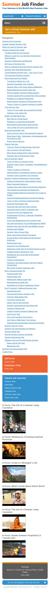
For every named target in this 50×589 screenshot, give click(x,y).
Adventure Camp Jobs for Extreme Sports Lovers (26, 249)
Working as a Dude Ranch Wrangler (21, 122)
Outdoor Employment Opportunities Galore (24, 181)
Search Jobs (8, 16)
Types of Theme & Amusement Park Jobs (23, 147)
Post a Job (9, 369)
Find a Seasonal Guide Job (15, 271)
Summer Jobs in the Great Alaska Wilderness (24, 87)
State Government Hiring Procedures (21, 235)
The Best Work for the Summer (17, 53)
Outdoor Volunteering (15, 260)
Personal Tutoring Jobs (16, 300)
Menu (7, 23)
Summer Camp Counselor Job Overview (22, 175)
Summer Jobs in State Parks (18, 232)
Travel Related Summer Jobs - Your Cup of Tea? (24, 72)
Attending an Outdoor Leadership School (23, 285)
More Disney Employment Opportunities (23, 153)
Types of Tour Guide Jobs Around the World (24, 110)
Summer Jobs (10, 381)
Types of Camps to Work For (18, 170)
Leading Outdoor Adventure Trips (20, 252)
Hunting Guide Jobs (14, 274)
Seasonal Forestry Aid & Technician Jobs (22, 209)
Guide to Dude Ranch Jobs (15, 116)
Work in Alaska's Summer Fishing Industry (23, 93)
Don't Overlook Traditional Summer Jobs (21, 288)
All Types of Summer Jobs (15, 64)
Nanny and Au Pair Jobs (16, 343)
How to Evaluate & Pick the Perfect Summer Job (24, 67)
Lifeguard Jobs (10, 391)
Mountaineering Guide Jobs (17, 282)
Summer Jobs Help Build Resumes (18, 70)
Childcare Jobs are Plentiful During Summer (21, 340)
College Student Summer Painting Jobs (22, 311)
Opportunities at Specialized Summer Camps (24, 172)
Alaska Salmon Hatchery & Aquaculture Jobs (24, 101)
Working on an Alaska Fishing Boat (20, 98)
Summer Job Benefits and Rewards (18, 61)
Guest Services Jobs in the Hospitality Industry (25, 133)
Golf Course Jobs (13, 314)
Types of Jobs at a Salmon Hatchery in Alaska (24, 104)
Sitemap (24, 567)
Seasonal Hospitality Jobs (15, 130)
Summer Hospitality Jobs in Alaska (20, 84)
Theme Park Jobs (11, 144)
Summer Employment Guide (13, 50)
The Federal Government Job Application (23, 190)
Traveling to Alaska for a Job (18, 81)
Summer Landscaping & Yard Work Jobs (22, 305)
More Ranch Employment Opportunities (22, 124)
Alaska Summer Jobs (13, 388)
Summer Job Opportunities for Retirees (20, 329)
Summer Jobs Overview (11, 41)
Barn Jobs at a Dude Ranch (17, 119)
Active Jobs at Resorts (15, 141)
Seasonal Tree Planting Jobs (18, 246)
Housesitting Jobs (14, 291)
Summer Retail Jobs (12, 331)
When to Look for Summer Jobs (14, 47)
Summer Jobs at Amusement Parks (20, 156)
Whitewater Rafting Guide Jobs (19, 279)
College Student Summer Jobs (14, 44)
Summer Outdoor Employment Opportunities (22, 178)
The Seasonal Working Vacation (17, 75)
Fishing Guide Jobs (14, 277)
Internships (9, 385)
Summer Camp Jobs (13, 394)
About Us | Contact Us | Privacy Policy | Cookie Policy (25, 571)
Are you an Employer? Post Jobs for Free (23, 582)
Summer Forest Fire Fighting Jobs (20, 212)
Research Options (33, 16)
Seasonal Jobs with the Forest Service (22, 207)
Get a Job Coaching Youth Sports (20, 317)
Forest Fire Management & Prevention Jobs (24, 220)
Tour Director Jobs (12, 107)
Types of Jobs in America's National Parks (23, 201)
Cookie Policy (7, 352)
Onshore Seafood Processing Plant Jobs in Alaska (26, 96)
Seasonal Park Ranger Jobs (17, 204)
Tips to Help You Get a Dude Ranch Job (22, 127)
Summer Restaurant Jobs (14, 337)
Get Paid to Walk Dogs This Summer (21, 320)
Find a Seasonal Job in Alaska (16, 78)
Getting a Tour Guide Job (17, 113)
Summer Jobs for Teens (14, 326)
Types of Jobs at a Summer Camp (20, 161)
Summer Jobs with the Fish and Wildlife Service (25, 226)
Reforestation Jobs (14, 243)
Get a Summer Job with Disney (19, 150)
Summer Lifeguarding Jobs (17, 297)
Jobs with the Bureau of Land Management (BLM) (26, 223)
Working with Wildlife (15, 229)
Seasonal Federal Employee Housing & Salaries (25, 198)
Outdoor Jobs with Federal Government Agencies (26, 187)
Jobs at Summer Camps (14, 159)
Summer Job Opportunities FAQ (14, 349)
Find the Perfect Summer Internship (19, 334)
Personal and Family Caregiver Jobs (20, 294)
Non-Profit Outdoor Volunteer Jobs (20, 268)
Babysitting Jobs (13, 346)
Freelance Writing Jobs (16, 308)
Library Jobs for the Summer (18, 303)
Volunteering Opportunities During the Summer (25, 323)
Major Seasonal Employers (17, 184)
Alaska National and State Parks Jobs (21, 90)
